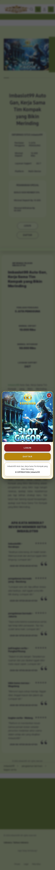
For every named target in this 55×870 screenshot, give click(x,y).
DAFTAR (27, 456)
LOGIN (27, 448)
